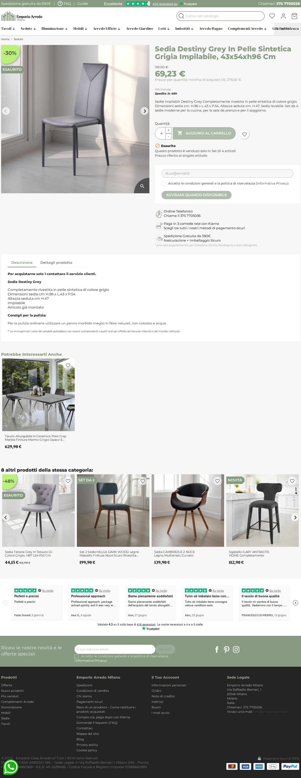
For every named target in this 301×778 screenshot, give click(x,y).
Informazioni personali (169, 685)
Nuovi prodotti (12, 691)
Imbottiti (184, 28)
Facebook (216, 649)
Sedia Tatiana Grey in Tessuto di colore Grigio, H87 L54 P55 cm (28, 553)
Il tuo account (165, 677)
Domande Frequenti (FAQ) (97, 723)
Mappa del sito (87, 734)
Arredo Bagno (211, 28)
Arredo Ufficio (107, 28)
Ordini (156, 691)
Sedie (5, 718)
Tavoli (5, 724)
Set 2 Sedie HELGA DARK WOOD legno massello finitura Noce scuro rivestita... (109, 553)
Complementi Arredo (247, 28)
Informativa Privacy (272, 183)
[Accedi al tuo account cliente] (283, 16)
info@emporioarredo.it (271, 712)
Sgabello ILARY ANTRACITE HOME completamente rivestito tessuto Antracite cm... (252, 553)
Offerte (6, 685)
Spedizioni (84, 685)
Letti (164, 28)
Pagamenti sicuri (89, 702)
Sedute (28, 28)
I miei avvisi (161, 713)
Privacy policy (87, 745)
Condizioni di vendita (92, 691)
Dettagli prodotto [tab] (56, 263)
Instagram (236, 649)
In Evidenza (287, 28)
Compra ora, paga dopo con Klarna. (103, 717)
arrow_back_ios (6, 111)
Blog (80, 739)
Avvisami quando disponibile (196, 195)
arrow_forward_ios (145, 111)
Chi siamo (84, 696)
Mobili (80, 28)
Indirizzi (158, 702)
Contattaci (84, 728)
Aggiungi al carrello (204, 133)
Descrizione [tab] (22, 263)
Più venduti (10, 696)
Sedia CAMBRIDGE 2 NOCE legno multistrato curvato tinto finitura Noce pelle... (174, 553)
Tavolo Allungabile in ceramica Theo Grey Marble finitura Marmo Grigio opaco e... (35, 437)
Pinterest (226, 649)
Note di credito (163, 696)
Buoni (156, 707)
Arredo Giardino (139, 28)
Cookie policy (86, 750)
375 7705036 (288, 4)
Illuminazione (55, 28)
